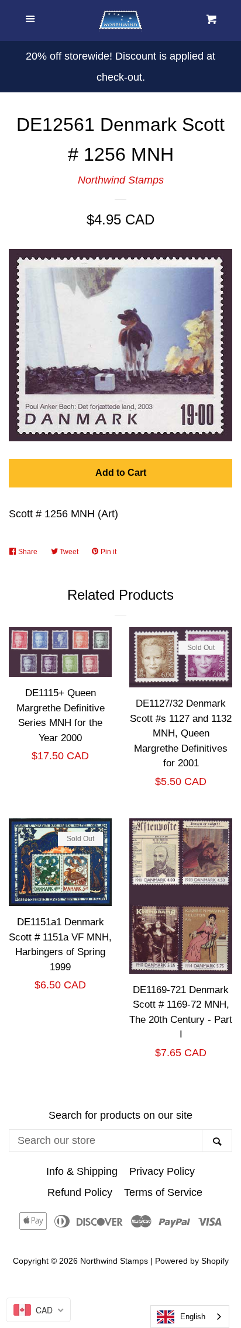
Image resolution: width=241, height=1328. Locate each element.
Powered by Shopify (192, 1260)
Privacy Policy (162, 1171)
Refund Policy (79, 1192)
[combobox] (189, 1316)
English (192, 1316)
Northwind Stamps (121, 180)
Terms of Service (163, 1192)
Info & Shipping (82, 1171)
